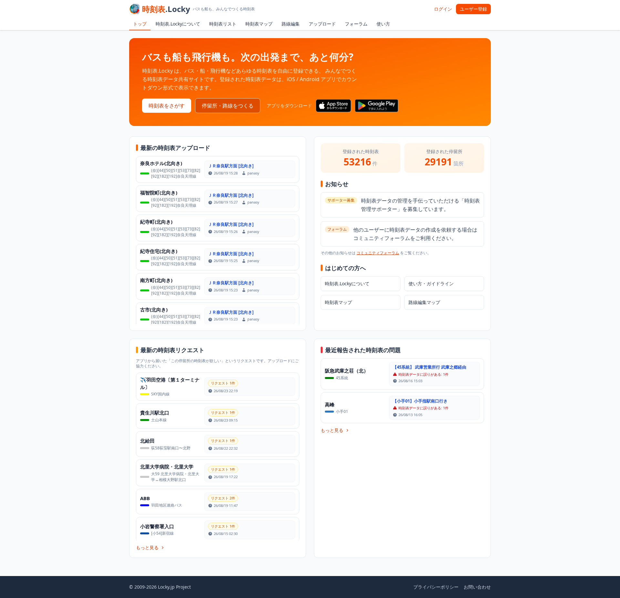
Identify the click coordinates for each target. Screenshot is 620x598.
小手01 (342, 411)
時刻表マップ (259, 24)
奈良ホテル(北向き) (161, 163)
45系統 (342, 378)
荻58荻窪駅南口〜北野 (171, 448)
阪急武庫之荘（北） (346, 370)
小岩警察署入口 (157, 526)
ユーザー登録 (473, 9)
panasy (253, 173)
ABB (145, 498)
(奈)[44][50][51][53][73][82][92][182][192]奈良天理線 (175, 173)
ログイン (443, 9)
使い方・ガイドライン (431, 283)
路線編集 (291, 24)
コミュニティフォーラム (377, 253)
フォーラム (356, 24)
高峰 (330, 404)
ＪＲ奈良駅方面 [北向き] (230, 166)
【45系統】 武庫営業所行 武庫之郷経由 (429, 367)
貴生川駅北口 (154, 412)
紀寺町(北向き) (156, 221)
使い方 (383, 24)
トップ (140, 24)
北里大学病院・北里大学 (166, 466)
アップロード (322, 24)
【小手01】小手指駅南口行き (420, 401)
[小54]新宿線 (162, 533)
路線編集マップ (424, 302)
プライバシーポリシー (436, 587)
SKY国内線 (160, 394)
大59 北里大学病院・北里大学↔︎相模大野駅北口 (175, 476)
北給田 (147, 440)
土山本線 (159, 420)
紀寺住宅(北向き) (158, 251)
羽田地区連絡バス (166, 505)
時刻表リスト (222, 24)
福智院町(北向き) (158, 192)
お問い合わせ (477, 587)
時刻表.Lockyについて (178, 24)
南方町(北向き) (156, 280)
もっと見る (147, 547)
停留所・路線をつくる (227, 105)
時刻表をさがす (167, 105)
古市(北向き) (154, 309)
